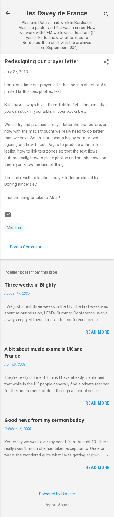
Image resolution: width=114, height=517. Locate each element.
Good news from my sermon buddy (44, 420)
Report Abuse (57, 504)
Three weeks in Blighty (30, 285)
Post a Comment (25, 247)
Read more (98, 332)
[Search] (106, 15)
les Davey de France (57, 13)
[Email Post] (7, 216)
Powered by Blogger (57, 493)
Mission (14, 227)
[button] (106, 62)
